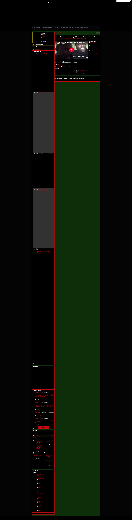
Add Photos (36, 435)
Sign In (114, 0)
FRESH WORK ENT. (40, 493)
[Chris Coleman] (44, 370)
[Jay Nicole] (41, 381)
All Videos (57, 32)
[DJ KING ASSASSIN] (51, 373)
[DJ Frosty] (37, 370)
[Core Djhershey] (51, 384)
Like (58, 64)
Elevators (96, 42)
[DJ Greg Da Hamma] (34, 480)
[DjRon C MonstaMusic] (44, 381)
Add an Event (37, 49)
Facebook (64, 66)
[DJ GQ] (48, 384)
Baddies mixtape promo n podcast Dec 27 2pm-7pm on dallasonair (38, 446)
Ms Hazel (38, 509)
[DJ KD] (41, 373)
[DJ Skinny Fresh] (34, 488)
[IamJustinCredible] (34, 503)
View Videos (87, 38)
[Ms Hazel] (34, 511)
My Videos (62, 32)
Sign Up (110, 0)
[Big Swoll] (48, 370)
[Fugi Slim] (41, 370)
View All (52, 364)
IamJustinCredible (40, 501)
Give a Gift (40, 475)
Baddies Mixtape (48, 441)
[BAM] (44, 384)
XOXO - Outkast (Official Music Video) (95, 47)
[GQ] (37, 377)
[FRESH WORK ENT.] (34, 495)
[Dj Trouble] (34, 492)
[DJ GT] (44, 377)
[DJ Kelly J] (34, 370)
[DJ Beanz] (37, 373)
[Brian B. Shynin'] (41, 377)
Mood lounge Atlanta (80, 73)
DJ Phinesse (39, 482)
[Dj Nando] (48, 377)
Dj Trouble (39, 489)
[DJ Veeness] (51, 370)
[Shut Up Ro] (51, 381)
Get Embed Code (84, 70)
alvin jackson (37, 392)
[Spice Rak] (34, 377)
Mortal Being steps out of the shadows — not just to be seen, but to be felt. (48, 459)
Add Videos (36, 468)
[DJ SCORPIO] (57, 39)
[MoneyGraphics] (48, 381)
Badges (80, 517)
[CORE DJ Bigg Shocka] (34, 373)
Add (98, 32)
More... (43, 427)
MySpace (59, 66)
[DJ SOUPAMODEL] (41, 384)
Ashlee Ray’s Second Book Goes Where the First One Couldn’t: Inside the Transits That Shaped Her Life (44, 395)
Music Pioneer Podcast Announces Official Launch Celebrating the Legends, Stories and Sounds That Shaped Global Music (44, 405)
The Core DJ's (44, 517)
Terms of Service (95, 517)
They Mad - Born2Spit (38, 455)
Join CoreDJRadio (58, 80)
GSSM (50, 443)
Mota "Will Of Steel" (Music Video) (96, 52)
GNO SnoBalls (39, 497)
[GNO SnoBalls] (34, 499)
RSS (33, 364)
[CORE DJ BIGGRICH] (44, 373)
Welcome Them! (39, 415)
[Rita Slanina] (34, 381)
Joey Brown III (39, 505)
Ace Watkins (37, 412)
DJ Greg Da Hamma (40, 478)
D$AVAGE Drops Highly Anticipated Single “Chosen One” (44, 420)
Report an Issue (87, 517)
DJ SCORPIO (67, 38)
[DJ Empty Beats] (48, 373)
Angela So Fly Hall (40, 474)
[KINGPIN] (37, 381)
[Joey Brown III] (34, 507)
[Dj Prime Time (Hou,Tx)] (37, 384)
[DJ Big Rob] (34, 384)
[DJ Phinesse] (34, 484)
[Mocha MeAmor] (51, 377)
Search (130, 1)
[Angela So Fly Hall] (34, 476)
